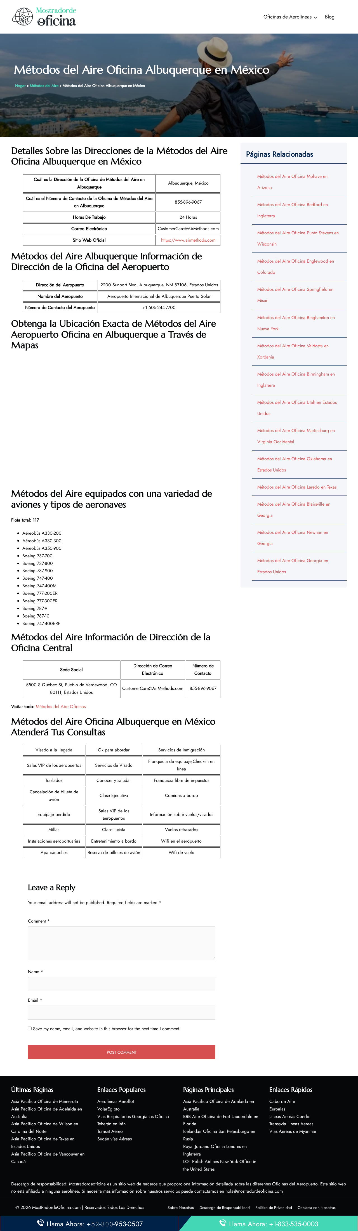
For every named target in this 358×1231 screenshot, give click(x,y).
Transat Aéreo (110, 1131)
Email (35, 1000)
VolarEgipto (108, 1109)
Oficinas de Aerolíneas (287, 16)
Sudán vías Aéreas (114, 1139)
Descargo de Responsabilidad (224, 1207)
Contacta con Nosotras (317, 1207)
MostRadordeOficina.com (56, 1207)
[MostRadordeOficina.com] (44, 16)
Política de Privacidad (273, 1207)
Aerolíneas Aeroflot (115, 1101)
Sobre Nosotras (181, 1207)
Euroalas (277, 1109)
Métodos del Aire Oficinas (61, 706)
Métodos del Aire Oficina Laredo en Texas (296, 487)
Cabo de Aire (282, 1101)
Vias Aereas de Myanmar (292, 1131)
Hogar (20, 85)
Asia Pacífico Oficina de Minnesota (44, 1101)
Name (35, 971)
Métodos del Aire (44, 85)
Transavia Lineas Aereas (291, 1124)
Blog (330, 16)
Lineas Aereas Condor (290, 1116)
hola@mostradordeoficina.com (254, 1191)
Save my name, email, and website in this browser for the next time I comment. (107, 1028)
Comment (39, 921)
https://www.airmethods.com (188, 240)
